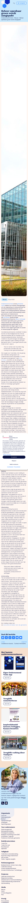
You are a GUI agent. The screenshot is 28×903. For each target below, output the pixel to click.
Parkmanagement (7, 863)
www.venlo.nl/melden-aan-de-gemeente (15, 625)
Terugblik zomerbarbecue (10, 699)
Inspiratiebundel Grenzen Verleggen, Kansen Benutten (11, 726)
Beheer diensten (7, 454)
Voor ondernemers (8, 827)
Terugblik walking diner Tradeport (14, 753)
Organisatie (5, 813)
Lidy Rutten (6, 317)
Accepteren (14, 457)
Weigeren (14, 460)
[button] (2, 637)
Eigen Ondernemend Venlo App (12, 673)
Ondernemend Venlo (7, 18)
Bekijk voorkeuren (14, 464)
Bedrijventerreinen (8, 841)
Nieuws (16, 18)
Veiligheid (4, 851)
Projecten (4, 874)
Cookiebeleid (10, 466)
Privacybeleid (17, 466)
